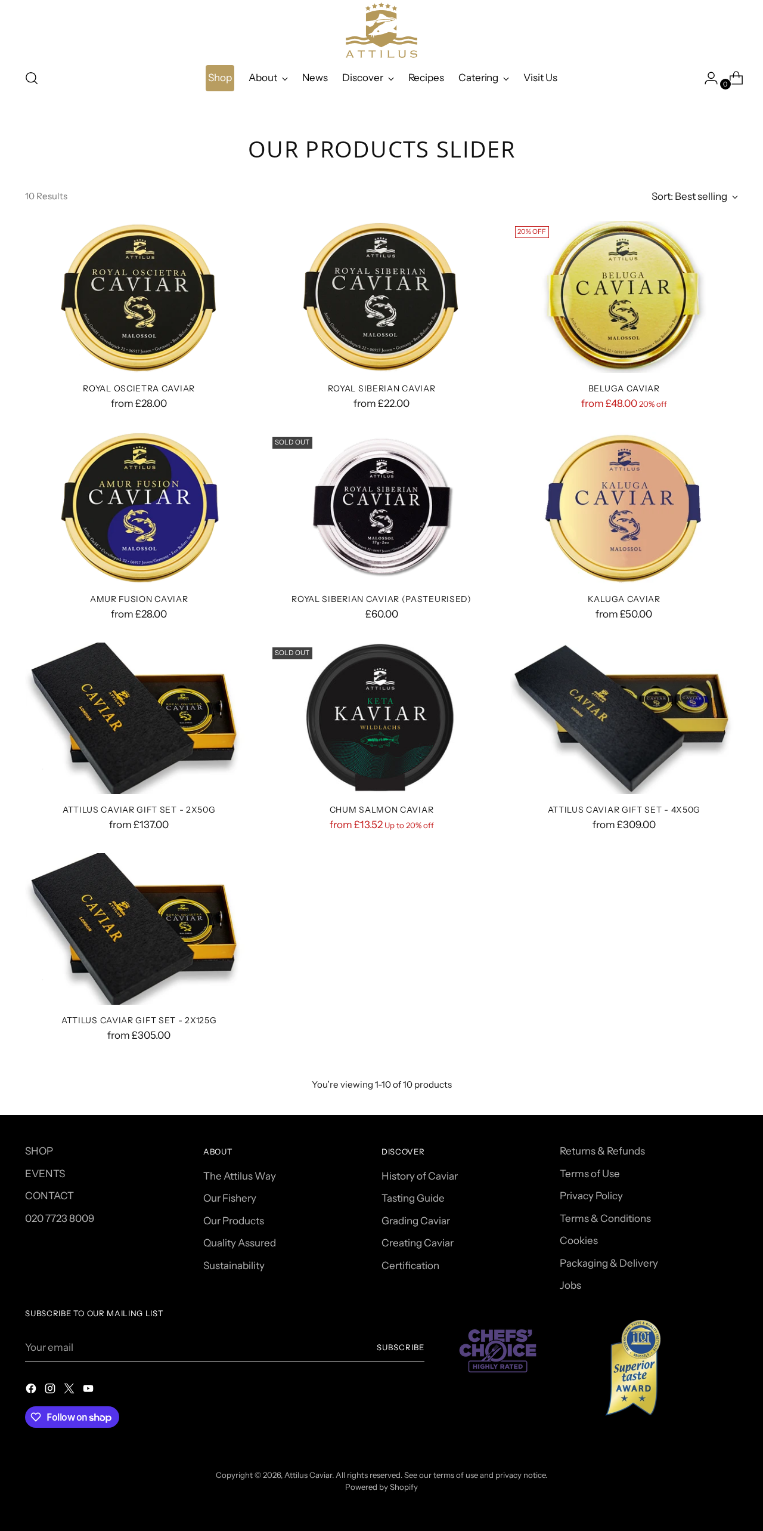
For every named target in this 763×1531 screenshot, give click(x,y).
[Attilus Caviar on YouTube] (89, 1390)
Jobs (570, 1285)
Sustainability (234, 1265)
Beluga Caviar (624, 388)
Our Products (233, 1221)
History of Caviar (420, 1176)
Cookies (579, 1240)
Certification (410, 1265)
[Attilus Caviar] (381, 30)
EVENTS (45, 1174)
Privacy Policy (591, 1196)
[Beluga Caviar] (624, 297)
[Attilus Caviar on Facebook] (32, 1390)
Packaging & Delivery (609, 1263)
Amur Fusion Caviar (139, 599)
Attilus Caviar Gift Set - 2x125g (138, 1020)
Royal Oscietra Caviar (139, 388)
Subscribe (400, 1347)
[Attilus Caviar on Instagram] (51, 1390)
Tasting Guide (413, 1198)
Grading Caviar (416, 1221)
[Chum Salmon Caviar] (381, 719)
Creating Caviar (418, 1243)
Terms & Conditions (605, 1218)
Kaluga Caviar (624, 599)
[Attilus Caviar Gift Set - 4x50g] (624, 719)
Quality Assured (239, 1243)
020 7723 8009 (59, 1218)
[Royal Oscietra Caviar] (139, 297)
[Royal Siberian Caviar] (381, 297)
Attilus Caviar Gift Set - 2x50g (139, 809)
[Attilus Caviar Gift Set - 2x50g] (139, 719)
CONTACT (49, 1196)
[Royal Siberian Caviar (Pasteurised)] (381, 508)
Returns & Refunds (602, 1151)
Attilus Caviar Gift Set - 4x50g (624, 809)
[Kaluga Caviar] (624, 508)
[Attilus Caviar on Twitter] (70, 1390)
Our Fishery (229, 1198)
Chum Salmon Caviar (382, 809)
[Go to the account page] (706, 78)
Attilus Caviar (308, 1475)
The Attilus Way (239, 1176)
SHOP (39, 1151)
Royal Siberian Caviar (382, 388)
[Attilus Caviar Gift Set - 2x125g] (139, 929)
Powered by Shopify (381, 1487)
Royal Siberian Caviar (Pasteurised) (381, 599)
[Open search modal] (32, 78)
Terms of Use (590, 1174)
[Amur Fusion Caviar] (139, 508)
